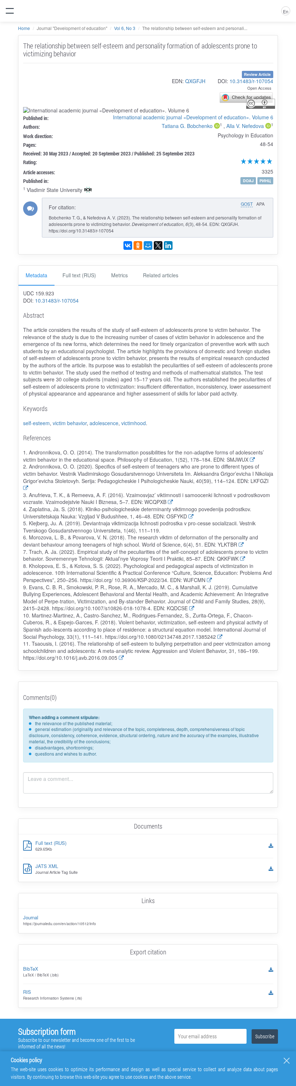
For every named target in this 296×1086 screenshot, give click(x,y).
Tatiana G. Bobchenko (187, 125)
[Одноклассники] (138, 245)
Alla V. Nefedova (245, 125)
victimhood (133, 423)
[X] (158, 245)
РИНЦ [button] (265, 180)
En (285, 11)
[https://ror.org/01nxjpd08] (88, 190)
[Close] (286, 1060)
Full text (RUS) (79, 275)
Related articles (160, 275)
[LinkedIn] (168, 245)
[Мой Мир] (148, 245)
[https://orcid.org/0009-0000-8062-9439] (268, 126)
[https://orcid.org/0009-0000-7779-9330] (217, 126)
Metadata (36, 275)
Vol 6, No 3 (124, 28)
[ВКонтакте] (127, 245)
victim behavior (70, 423)
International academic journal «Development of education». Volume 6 (193, 117)
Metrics (119, 275)
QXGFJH (195, 81)
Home (24, 28)
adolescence (104, 423)
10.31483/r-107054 (251, 81)
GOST (247, 204)
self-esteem (36, 423)
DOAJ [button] (248, 180)
